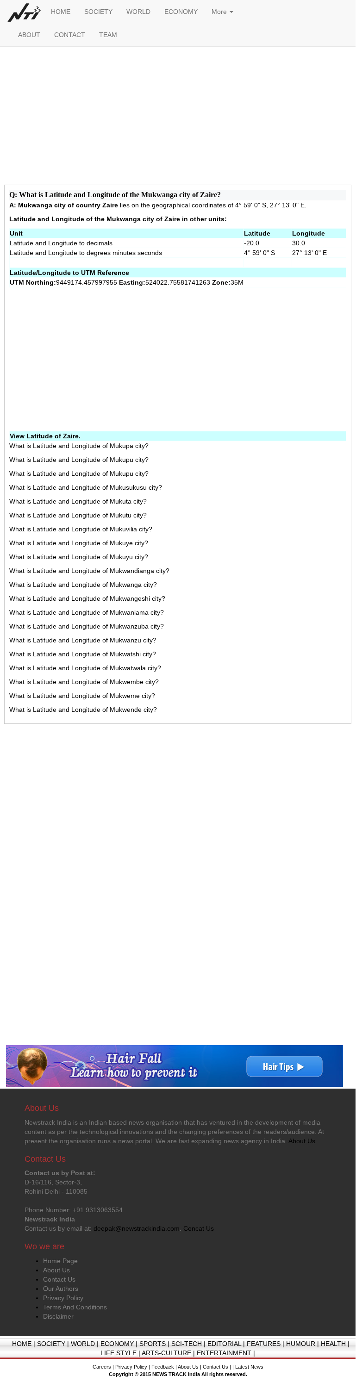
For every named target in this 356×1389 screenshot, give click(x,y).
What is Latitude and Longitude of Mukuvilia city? (80, 529)
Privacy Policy (63, 1298)
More (220, 11)
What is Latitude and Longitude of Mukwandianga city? (89, 570)
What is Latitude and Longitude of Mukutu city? (78, 515)
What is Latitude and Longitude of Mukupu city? (79, 459)
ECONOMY (181, 11)
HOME (60, 11)
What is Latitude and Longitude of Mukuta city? (78, 501)
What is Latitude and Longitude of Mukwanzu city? (82, 640)
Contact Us (59, 1279)
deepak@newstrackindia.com (137, 1228)
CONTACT (69, 34)
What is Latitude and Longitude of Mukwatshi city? (82, 654)
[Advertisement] (178, 118)
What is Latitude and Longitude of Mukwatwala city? (85, 668)
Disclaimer (58, 1316)
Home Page (60, 1260)
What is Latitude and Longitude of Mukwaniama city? (86, 612)
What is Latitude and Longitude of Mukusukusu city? (85, 487)
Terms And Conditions (75, 1307)
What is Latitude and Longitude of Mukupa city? (79, 445)
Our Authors (60, 1288)
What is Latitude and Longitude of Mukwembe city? (84, 681)
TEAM (108, 34)
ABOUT (29, 34)
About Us (56, 1270)
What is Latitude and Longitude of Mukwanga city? (83, 584)
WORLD (138, 11)
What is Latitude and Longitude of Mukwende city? (83, 709)
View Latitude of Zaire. (45, 436)
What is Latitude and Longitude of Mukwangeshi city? (87, 598)
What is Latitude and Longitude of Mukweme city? (82, 695)
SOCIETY (98, 11)
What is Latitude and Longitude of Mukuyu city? (78, 557)
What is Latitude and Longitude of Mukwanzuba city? (86, 626)
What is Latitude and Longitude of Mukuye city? (78, 543)
